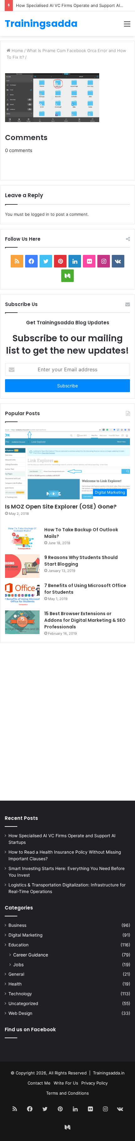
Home (16, 50)
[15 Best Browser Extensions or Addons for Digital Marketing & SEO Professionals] (22, 622)
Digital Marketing (25, 935)
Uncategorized (23, 1003)
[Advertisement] (67, 723)
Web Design (20, 1013)
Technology (20, 993)
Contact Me (39, 1082)
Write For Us (66, 1082)
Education (18, 944)
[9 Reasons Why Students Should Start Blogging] (22, 566)
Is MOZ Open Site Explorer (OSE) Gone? (60, 506)
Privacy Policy (94, 1082)
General (16, 974)
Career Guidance (30, 954)
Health (15, 983)
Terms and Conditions (67, 1093)
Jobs (18, 964)
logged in (40, 214)
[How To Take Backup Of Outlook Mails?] (22, 538)
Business (17, 925)
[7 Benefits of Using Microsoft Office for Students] (22, 594)
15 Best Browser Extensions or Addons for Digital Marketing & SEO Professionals (85, 620)
